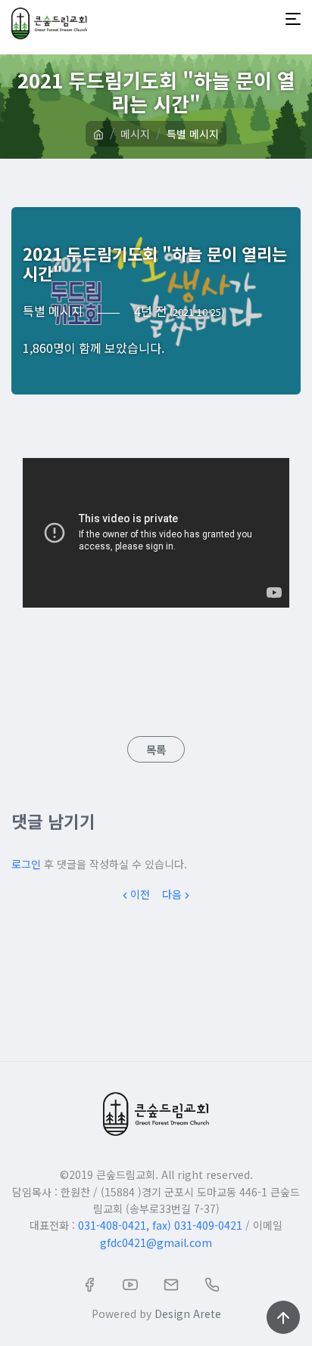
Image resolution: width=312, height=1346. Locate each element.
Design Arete (187, 1313)
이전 (140, 894)
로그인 (26, 863)
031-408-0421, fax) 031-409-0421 (160, 1225)
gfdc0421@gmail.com (156, 1242)
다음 (172, 894)
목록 (156, 749)
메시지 (135, 133)
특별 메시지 (193, 133)
